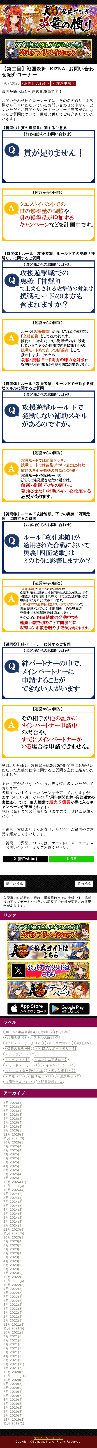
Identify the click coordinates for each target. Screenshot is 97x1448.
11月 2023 (13, 1233)
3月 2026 (12, 1122)
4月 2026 (12, 1118)
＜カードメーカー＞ (21, 1065)
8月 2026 (12, 1103)
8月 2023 (12, 1245)
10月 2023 (13, 1237)
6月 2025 (12, 1158)
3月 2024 (12, 1217)
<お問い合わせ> (35, 83)
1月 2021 (12, 1368)
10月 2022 (13, 1285)
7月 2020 (12, 1391)
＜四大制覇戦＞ (62, 1070)
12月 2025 (13, 1134)
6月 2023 (12, 1253)
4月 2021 (12, 1356)
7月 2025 (12, 1154)
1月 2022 (12, 1320)
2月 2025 (12, 1174)
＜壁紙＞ (14, 1076)
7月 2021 (12, 1344)
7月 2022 (12, 1296)
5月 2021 (12, 1352)
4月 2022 (12, 1308)
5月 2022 (12, 1304)
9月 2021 (12, 1336)
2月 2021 (13, 1364)
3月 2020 (12, 1407)
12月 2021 (13, 1324)
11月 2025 (13, 1138)
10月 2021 (13, 1332)
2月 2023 (12, 1269)
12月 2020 (13, 1372)
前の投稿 (84, 884)
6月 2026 (12, 1110)
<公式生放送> (59, 1043)
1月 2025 (12, 1178)
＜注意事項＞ (63, 83)
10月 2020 (13, 1380)
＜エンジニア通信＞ (50, 1059)
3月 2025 (12, 1170)
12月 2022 (13, 1277)
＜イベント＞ (17, 1059)
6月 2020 (12, 1396)
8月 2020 (12, 1388)
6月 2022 (12, 1301)
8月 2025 (12, 1150)
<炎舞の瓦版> (17, 1048)
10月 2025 (13, 1142)
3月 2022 (12, 1312)
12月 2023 (13, 1229)
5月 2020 (12, 1399)
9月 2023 (12, 1241)
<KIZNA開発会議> (20, 1032)
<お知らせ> (16, 1037)
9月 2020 (12, 1384)
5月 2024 (12, 1209)
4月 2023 (12, 1261)
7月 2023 (12, 1249)
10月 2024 (13, 1190)
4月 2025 (12, 1166)
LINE (71, 859)
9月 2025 (12, 1146)
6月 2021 (12, 1348)
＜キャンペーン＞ (58, 1065)
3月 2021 (12, 1360)
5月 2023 (12, 1257)
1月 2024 (12, 1225)
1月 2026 (12, 1130)
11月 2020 (14, 1376)
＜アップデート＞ (19, 1054)
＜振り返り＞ (40, 1076)
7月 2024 (12, 1201)
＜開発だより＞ (19, 1082)
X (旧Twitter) (25, 859)
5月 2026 (12, 1114)
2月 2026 (12, 1126)
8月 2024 (12, 1198)
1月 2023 (12, 1273)
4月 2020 (12, 1403)
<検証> (82, 1043)
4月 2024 (12, 1213)
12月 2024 (14, 1182)
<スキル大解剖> (45, 1037)
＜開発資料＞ (50, 1082)
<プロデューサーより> (23, 1043)
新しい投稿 (14, 884)
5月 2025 (12, 1162)
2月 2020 (12, 1411)
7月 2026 (12, 1106)
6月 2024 (12, 1205)
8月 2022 (12, 1293)
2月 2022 (12, 1316)
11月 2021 (13, 1328)
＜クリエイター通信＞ (24, 1070)
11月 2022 (13, 1281)
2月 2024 (12, 1221)
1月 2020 (12, 1415)
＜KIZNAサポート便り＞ (55, 1048)
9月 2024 (12, 1194)
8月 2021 (12, 1340)
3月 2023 (12, 1265)
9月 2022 (12, 1289)
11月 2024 (13, 1186)
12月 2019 (13, 1419)
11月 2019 (13, 1423)
